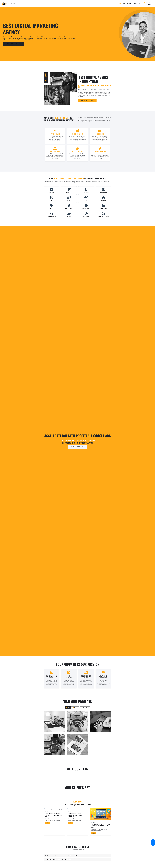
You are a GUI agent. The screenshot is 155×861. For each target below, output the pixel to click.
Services (129, 3)
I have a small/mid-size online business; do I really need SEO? (61, 856)
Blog (139, 3)
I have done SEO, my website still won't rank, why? (58, 859)
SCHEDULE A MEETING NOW (77, 446)
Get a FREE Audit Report (87, 100)
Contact (135, 3)
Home (120, 3)
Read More (48, 822)
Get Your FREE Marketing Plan (13, 44)
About (124, 3)
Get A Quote (153, 842)
